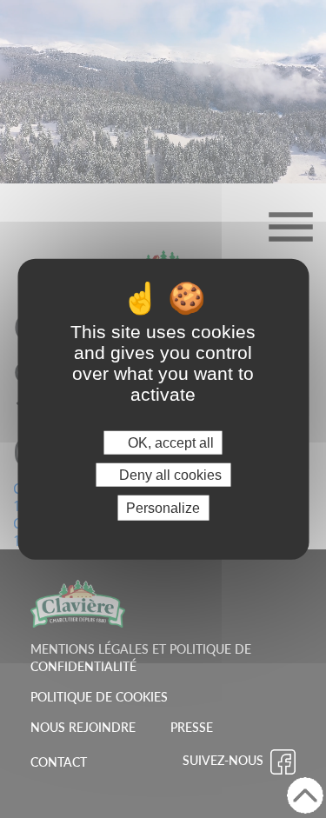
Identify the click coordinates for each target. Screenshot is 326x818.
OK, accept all (169, 442)
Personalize (163, 508)
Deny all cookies (169, 474)
